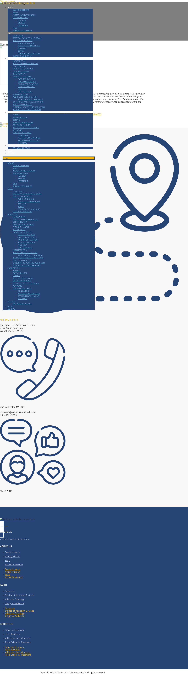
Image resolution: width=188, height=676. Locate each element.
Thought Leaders (21, 71)
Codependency (20, 66)
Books (21, 51)
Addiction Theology (22, 41)
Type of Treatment (26, 79)
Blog (10, 151)
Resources (13, 145)
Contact (12, 153)
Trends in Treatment (22, 76)
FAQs (15, 28)
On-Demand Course (22, 148)
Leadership (23, 25)
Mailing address (9, 320)
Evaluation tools (26, 87)
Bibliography (19, 74)
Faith (10, 33)
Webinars (22, 143)
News (15, 13)
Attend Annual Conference (26, 128)
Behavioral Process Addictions (28, 102)
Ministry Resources (22, 133)
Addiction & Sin (26, 43)
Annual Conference (22, 30)
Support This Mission (23, 122)
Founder (22, 20)
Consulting (23, 135)
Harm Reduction (20, 94)
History (21, 23)
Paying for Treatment (28, 84)
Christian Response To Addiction (29, 107)
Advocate (17, 130)
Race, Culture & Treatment (30, 99)
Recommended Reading (28, 140)
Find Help (22, 89)
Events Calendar (21, 10)
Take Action (14, 112)
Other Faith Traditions (29, 53)
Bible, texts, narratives (29, 46)
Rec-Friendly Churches (29, 138)
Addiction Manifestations (25, 64)
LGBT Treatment (25, 92)
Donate (16, 120)
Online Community (22, 125)
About (11, 7)
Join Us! (16, 115)
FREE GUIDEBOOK (20, 117)
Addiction (13, 59)
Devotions (18, 36)
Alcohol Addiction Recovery (27, 110)
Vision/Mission (20, 18)
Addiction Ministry (22, 105)
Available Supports (27, 82)
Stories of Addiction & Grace (27, 38)
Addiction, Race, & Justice (25, 97)
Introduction (19, 61)
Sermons (22, 48)
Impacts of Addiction (23, 69)
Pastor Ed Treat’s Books (24, 15)
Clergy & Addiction (22, 56)
